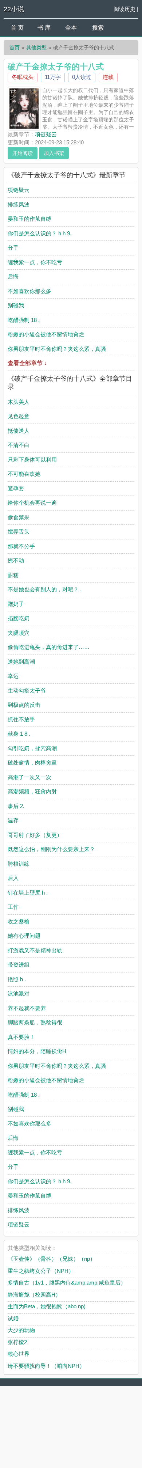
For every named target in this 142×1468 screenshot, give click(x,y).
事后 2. (16, 806)
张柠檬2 (17, 1342)
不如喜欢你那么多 (29, 291)
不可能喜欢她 (24, 474)
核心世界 (18, 1354)
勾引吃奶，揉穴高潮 (32, 748)
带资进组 (18, 964)
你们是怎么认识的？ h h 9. (39, 233)
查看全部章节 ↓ (27, 363)
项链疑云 (46, 134)
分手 (13, 247)
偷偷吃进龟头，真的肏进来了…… (49, 647)
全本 (71, 27)
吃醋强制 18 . (24, 320)
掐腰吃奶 (18, 618)
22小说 (14, 9)
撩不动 (16, 560)
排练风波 (18, 204)
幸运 (13, 676)
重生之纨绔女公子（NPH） (41, 1271)
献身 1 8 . (19, 734)
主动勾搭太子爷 (27, 690)
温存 (13, 820)
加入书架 (54, 153)
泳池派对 (18, 993)
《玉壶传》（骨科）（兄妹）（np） (51, 1259)
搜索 (98, 27)
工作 (13, 907)
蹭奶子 (16, 604)
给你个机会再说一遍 (32, 503)
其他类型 (36, 47)
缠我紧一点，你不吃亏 (35, 262)
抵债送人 (18, 431)
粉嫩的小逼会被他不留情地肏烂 (46, 334)
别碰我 (16, 305)
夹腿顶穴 (18, 633)
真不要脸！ (21, 1037)
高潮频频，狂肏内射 (32, 791)
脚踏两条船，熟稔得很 (35, 1022)
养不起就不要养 (27, 1008)
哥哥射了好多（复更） (35, 835)
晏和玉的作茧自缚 (29, 219)
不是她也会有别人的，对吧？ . (45, 589)
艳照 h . (17, 979)
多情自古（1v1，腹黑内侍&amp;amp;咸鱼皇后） (67, 1282)
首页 (14, 47)
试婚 (13, 1318)
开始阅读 (22, 153)
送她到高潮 (21, 662)
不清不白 (18, 445)
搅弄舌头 (18, 531)
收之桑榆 (18, 921)
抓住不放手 (21, 719)
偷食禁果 (18, 517)
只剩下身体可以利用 (32, 459)
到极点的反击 (24, 705)
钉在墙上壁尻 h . (28, 892)
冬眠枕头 (22, 77)
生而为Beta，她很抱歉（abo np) (47, 1306)
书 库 (44, 27)
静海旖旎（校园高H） (34, 1294)
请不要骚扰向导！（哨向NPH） (46, 1366)
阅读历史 (124, 9)
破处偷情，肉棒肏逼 (32, 762)
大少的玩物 (21, 1330)
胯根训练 (18, 864)
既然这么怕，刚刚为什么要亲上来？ (51, 849)
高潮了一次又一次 (29, 777)
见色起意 (18, 416)
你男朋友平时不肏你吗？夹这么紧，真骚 (57, 349)
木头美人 (18, 402)
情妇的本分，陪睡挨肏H (37, 1051)
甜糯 (13, 575)
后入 (13, 878)
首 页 (17, 27)
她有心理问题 (24, 936)
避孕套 (16, 488)
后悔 (13, 276)
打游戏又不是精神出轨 (35, 950)
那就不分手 (21, 546)
